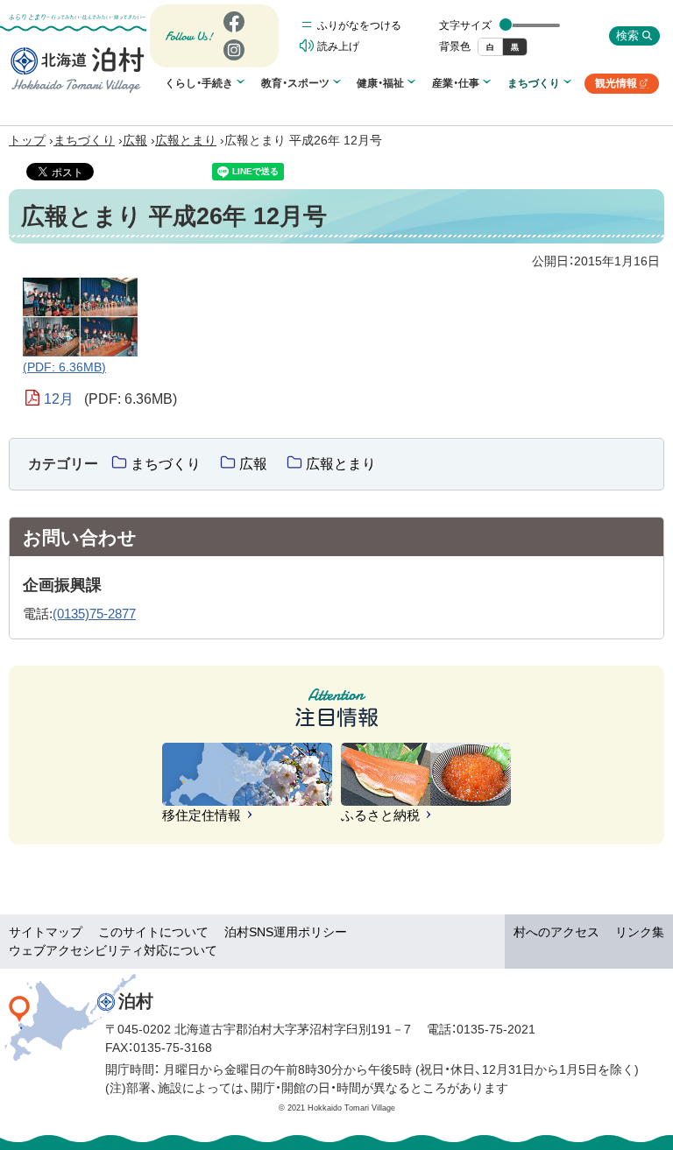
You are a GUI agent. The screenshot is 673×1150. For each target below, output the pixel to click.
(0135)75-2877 (94, 613)
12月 (110, 399)
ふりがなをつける (359, 25)
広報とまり (185, 140)
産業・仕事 (455, 83)
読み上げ (338, 46)
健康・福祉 (380, 83)
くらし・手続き (199, 83)
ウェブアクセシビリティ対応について (113, 950)
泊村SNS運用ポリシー (285, 932)
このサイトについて (153, 932)
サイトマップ (45, 932)
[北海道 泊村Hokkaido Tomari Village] (77, 69)
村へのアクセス (556, 932)
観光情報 (622, 86)
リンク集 (639, 932)
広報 (135, 140)
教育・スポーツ (295, 83)
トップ (27, 140)
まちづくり (533, 83)
